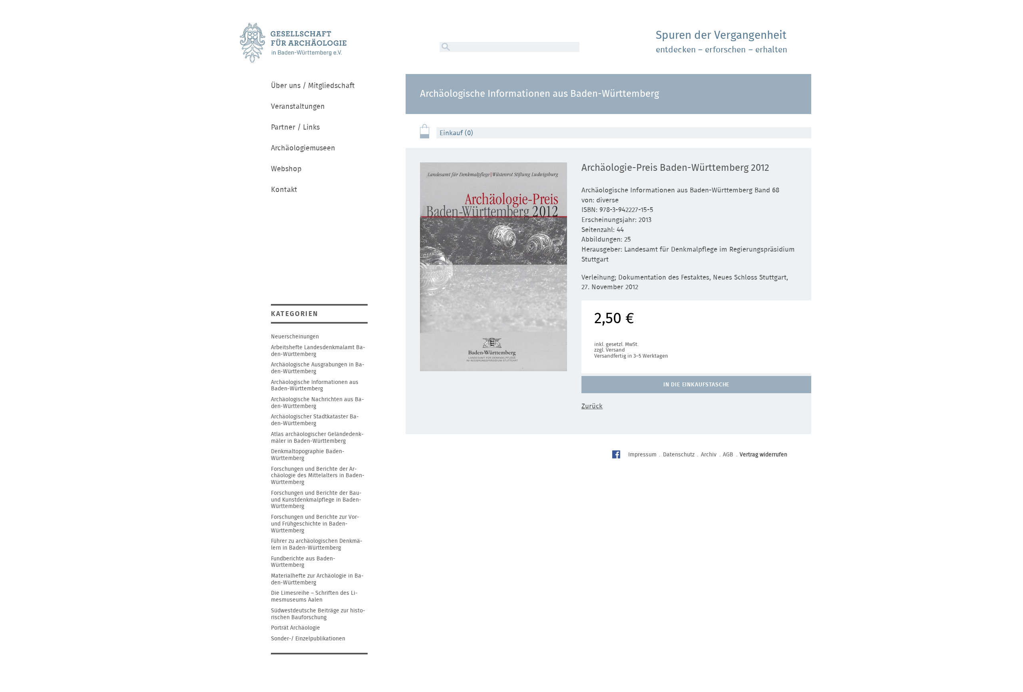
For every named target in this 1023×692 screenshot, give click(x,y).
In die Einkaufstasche (696, 385)
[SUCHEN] (445, 47)
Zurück (592, 406)
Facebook (617, 455)
